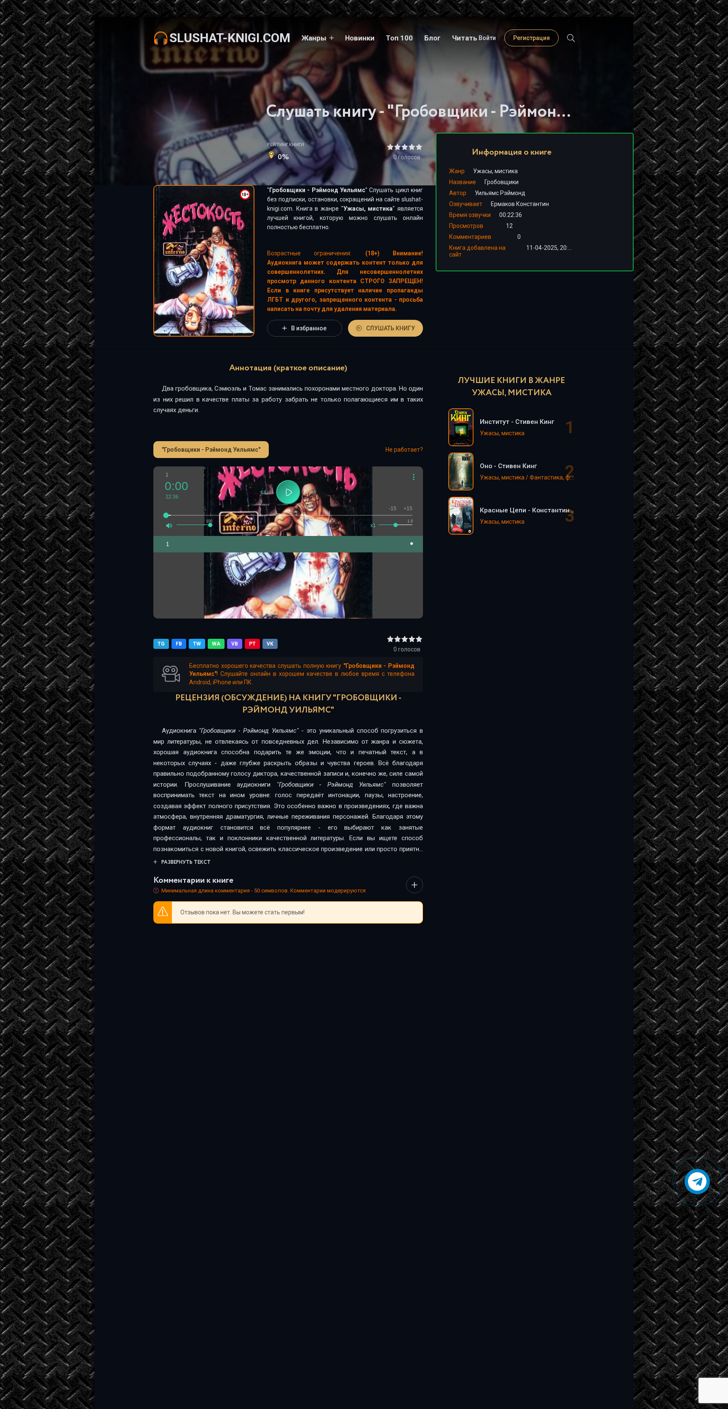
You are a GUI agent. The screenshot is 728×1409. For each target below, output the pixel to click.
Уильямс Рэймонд (500, 193)
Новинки (360, 38)
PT (252, 644)
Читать (464, 38)
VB (234, 644)
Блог (432, 38)
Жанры (314, 38)
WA (216, 644)
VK (270, 644)
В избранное (309, 328)
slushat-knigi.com (229, 37)
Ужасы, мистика (368, 208)
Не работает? (404, 449)
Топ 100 (399, 38)
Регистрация (531, 38)
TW (197, 644)
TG (161, 644)
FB (179, 644)
